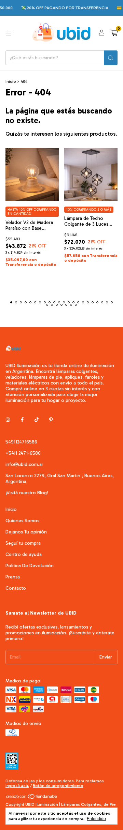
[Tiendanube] (31, 798)
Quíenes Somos (22, 521)
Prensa (12, 577)
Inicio (10, 81)
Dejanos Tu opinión (26, 532)
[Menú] (8, 33)
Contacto (15, 588)
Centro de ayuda (23, 554)
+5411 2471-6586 (23, 453)
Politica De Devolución (29, 566)
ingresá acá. (17, 785)
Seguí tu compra (23, 543)
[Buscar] (111, 57)
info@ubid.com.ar (24, 464)
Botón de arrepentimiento (58, 785)
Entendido (96, 818)
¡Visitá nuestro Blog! (26, 493)
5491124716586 (21, 442)
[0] (114, 33)
